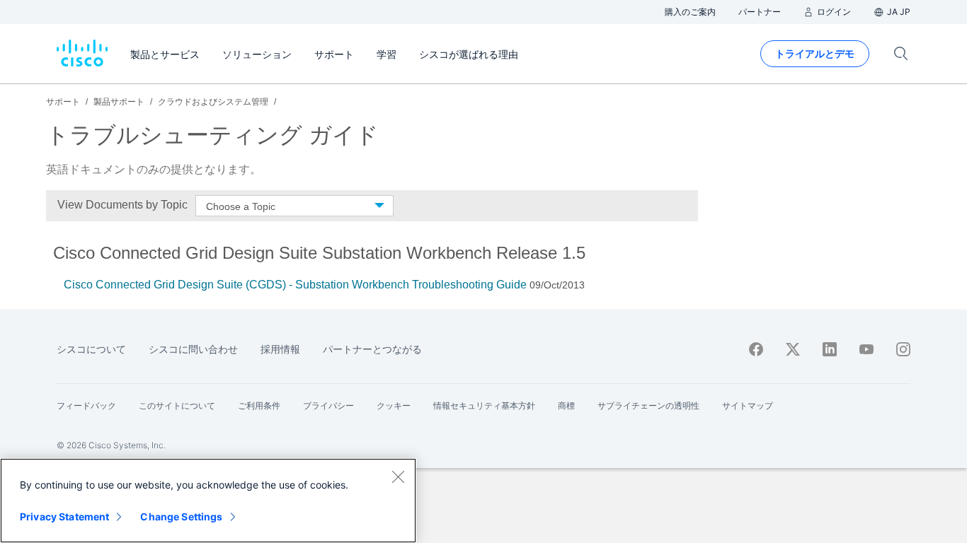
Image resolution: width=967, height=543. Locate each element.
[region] (208, 500)
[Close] (398, 476)
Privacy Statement (64, 516)
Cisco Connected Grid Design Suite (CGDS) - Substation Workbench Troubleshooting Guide (295, 285)
